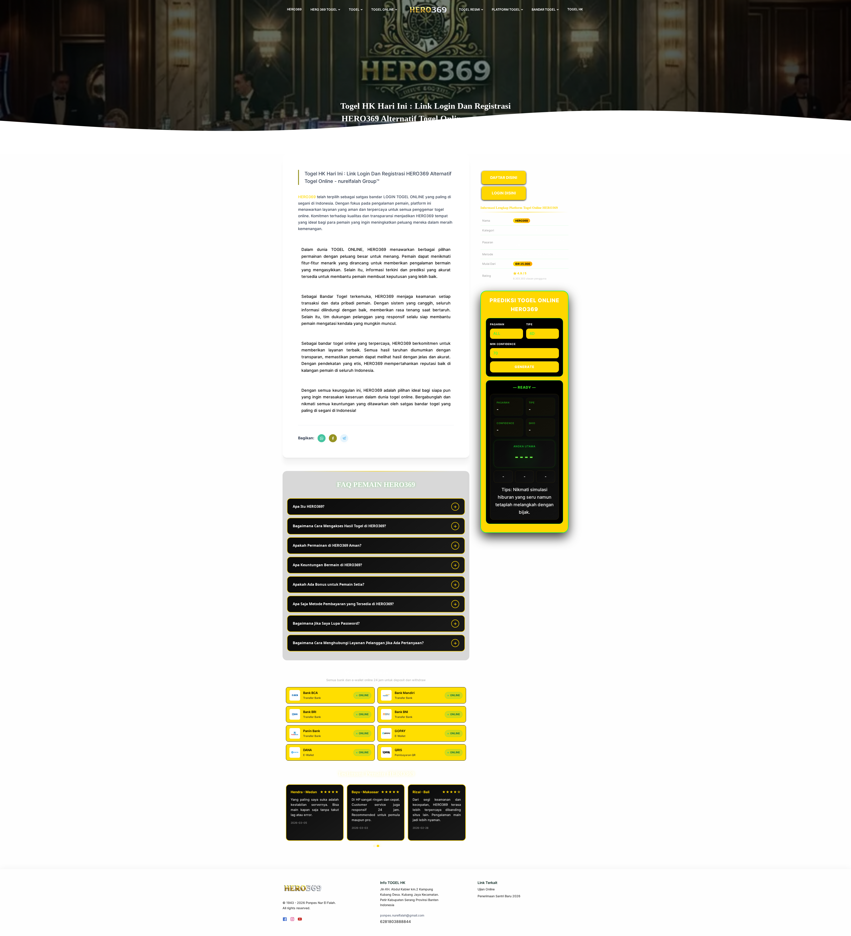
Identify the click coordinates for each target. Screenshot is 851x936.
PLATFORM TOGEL (506, 9)
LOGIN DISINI (504, 193)
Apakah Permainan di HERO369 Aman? (327, 545)
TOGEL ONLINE (382, 9)
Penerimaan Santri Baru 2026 (499, 896)
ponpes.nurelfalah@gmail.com (402, 915)
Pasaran (497, 324)
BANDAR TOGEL (544, 9)
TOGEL (354, 9)
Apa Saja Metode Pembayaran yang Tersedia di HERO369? (343, 603)
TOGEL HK (575, 9)
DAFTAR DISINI (503, 177)
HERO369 (294, 9)
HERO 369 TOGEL (323, 9)
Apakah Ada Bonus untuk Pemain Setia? (328, 584)
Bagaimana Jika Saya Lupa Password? (326, 623)
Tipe (529, 324)
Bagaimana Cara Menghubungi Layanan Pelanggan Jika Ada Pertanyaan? (358, 642)
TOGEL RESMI (469, 9)
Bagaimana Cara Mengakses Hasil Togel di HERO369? (339, 525)
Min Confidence (502, 344)
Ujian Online (486, 889)
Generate (524, 367)
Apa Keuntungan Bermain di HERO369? (327, 564)
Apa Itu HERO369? (308, 506)
